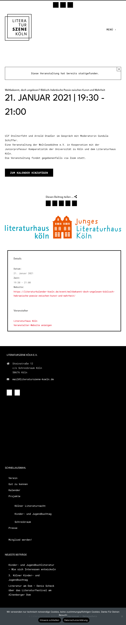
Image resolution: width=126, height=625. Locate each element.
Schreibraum (23, 521)
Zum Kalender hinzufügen (29, 172)
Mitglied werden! (20, 539)
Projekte (14, 496)
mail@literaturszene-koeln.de (33, 379)
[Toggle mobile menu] (119, 29)
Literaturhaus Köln (25, 320)
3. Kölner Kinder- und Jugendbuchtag (24, 577)
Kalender (14, 490)
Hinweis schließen (49, 620)
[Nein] (122, 616)
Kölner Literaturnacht (30, 505)
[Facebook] (9, 393)
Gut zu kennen (18, 484)
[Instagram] (17, 393)
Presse (13, 527)
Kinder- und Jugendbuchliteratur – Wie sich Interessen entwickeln (32, 567)
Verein (13, 478)
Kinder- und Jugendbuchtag (33, 513)
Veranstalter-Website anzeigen (33, 325)
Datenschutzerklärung (76, 620)
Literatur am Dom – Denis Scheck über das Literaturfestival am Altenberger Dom (31, 590)
